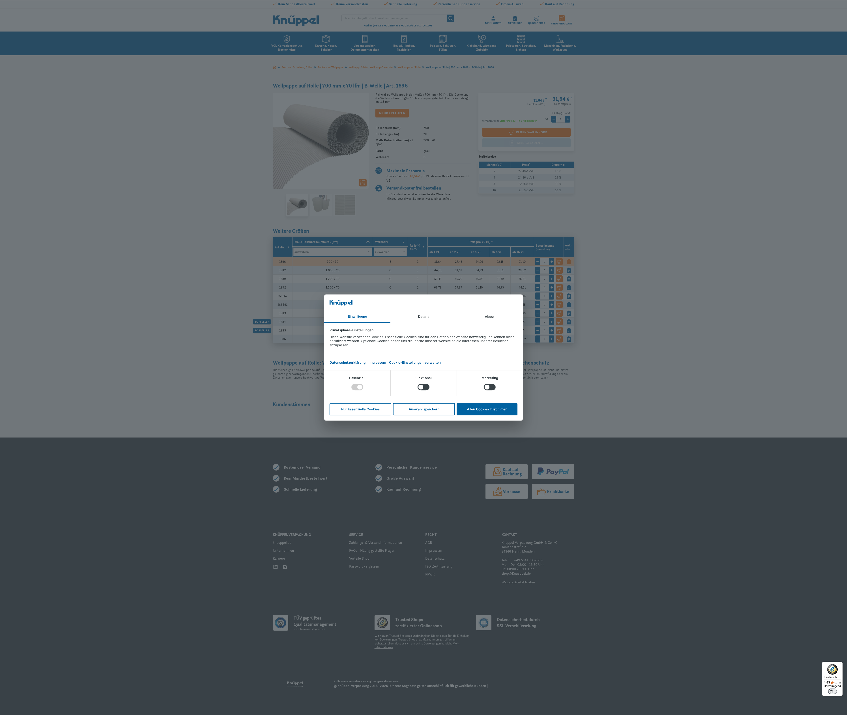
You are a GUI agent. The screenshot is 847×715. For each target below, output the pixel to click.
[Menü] (840, 664)
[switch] (832, 691)
